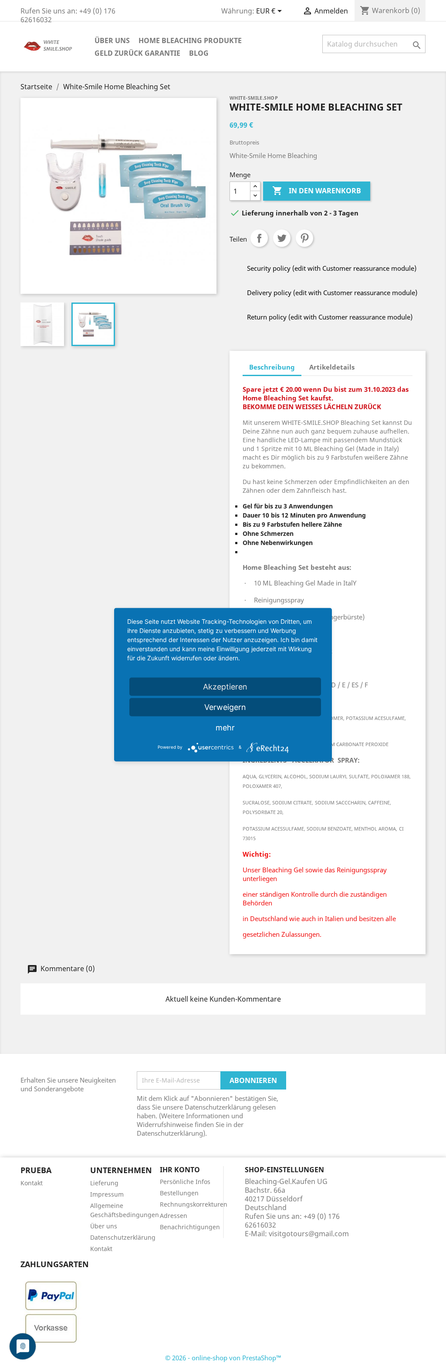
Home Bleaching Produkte (190, 40)
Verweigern (225, 706)
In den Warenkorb (316, 190)
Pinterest (304, 238)
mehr (225, 727)
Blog (199, 53)
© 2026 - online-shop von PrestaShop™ (223, 1357)
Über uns (112, 40)
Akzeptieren (225, 686)
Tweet (282, 238)
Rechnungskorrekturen (193, 1204)
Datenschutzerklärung (122, 1237)
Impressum (107, 1194)
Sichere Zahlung (44, 1276)
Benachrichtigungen (190, 1227)
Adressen (173, 1215)
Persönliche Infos (185, 1181)
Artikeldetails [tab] (332, 367)
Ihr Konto (180, 1169)
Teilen (259, 238)
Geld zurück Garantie (137, 53)
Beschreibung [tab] (272, 367)
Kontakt (31, 1183)
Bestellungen (179, 1193)
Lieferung (104, 1183)
